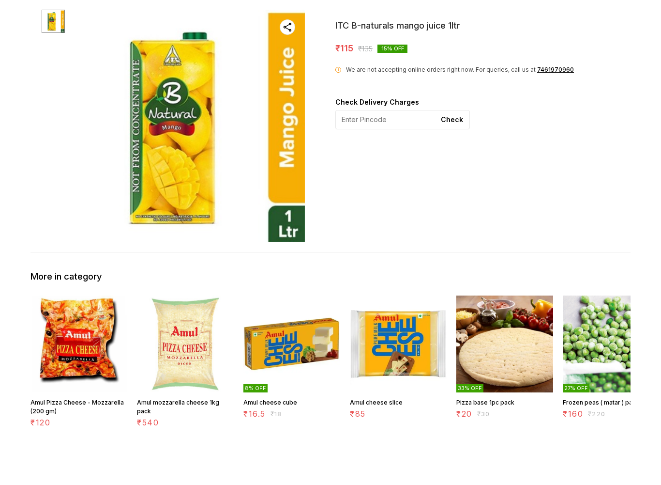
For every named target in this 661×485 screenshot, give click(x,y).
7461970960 (555, 69)
